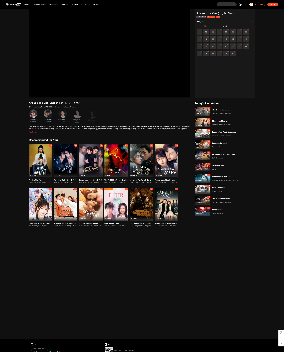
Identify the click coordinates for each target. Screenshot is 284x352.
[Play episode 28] (219, 53)
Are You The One (35, 180)
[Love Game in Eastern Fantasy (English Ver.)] (40, 204)
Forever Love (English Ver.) (165, 180)
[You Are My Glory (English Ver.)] (91, 204)
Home (26, 4)
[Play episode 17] (199, 46)
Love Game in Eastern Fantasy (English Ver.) (45, 223)
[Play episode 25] (199, 53)
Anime (83, 4)
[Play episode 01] (199, 32)
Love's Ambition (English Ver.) (90, 180)
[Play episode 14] (233, 39)
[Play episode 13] (226, 39)
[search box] (234, 4)
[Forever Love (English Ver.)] (166, 160)
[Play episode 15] (239, 39)
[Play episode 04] (219, 32)
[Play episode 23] (239, 46)
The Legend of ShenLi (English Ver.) (143, 223)
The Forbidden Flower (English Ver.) (118, 180)
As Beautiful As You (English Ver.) (167, 223)
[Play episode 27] (213, 53)
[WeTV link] (13, 4)
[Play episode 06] (233, 32)
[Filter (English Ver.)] (116, 204)
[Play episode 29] (226, 53)
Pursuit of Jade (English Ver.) (65, 180)
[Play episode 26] (206, 53)
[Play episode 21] (226, 46)
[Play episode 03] (213, 32)
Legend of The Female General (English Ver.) (146, 180)
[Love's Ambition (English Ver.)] (91, 160)
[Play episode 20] (219, 46)
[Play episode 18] (206, 46)
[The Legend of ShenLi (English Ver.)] (141, 204)
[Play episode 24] (246, 46)
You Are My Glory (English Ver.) (91, 223)
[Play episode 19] (213, 46)
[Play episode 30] (233, 53)
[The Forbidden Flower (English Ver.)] (116, 160)
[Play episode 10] (206, 39)
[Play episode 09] (199, 39)
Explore (96, 4)
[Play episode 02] (206, 32)
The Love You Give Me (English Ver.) (67, 223)
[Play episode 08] (246, 32)
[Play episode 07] (239, 32)
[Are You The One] (40, 160)
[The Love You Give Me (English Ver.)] (65, 204)
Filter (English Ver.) (111, 223)
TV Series (75, 4)
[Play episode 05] (226, 32)
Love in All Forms (39, 4)
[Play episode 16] (246, 39)
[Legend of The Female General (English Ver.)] (141, 160)
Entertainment (53, 4)
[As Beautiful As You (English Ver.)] (166, 204)
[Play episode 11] (213, 39)
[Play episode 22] (233, 46)
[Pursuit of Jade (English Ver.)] (65, 160)
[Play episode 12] (219, 39)
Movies (65, 4)
